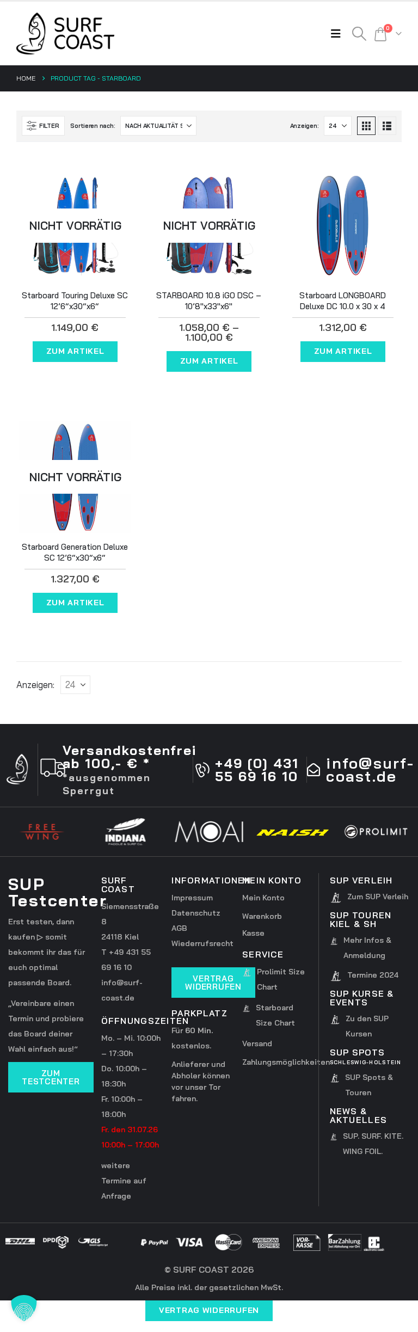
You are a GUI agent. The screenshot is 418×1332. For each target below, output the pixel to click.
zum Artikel (75, 351)
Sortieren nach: (92, 126)
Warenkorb (262, 916)
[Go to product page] (343, 225)
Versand (257, 1043)
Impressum (192, 898)
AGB (179, 928)
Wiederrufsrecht (202, 943)
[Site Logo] (65, 33)
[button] (338, 33)
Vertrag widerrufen (209, 1310)
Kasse (253, 933)
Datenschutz (195, 913)
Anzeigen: (304, 126)
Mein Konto (263, 898)
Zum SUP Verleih (377, 896)
